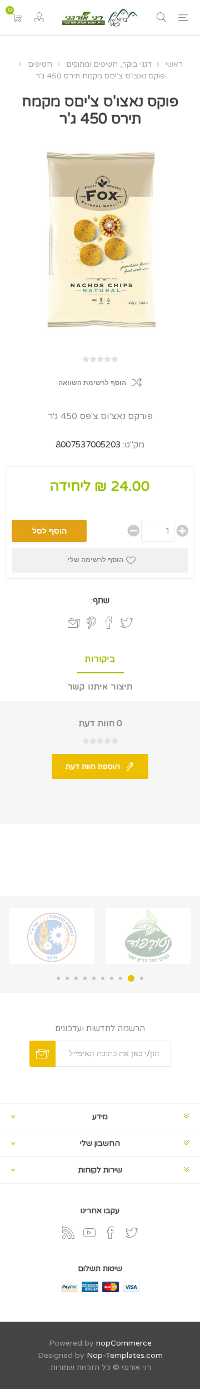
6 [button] (94, 978)
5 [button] (102, 978)
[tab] (100, 659)
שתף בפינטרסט (91, 623)
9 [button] (67, 978)
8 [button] (76, 978)
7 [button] (85, 978)
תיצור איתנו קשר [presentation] (100, 687)
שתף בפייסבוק (109, 623)
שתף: (100, 600)
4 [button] (111, 978)
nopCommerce (124, 1343)
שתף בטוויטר (127, 623)
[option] (148, 936)
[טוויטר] (132, 1233)
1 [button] (141, 978)
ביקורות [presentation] (100, 659)
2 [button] (131, 978)
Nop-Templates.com (125, 1355)
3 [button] (120, 978)
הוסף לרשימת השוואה (92, 383)
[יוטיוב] (89, 1233)
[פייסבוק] (110, 1233)
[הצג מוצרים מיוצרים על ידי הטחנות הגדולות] (51, 936)
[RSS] (68, 1233)
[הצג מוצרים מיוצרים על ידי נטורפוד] (148, 936)
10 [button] (58, 978)
